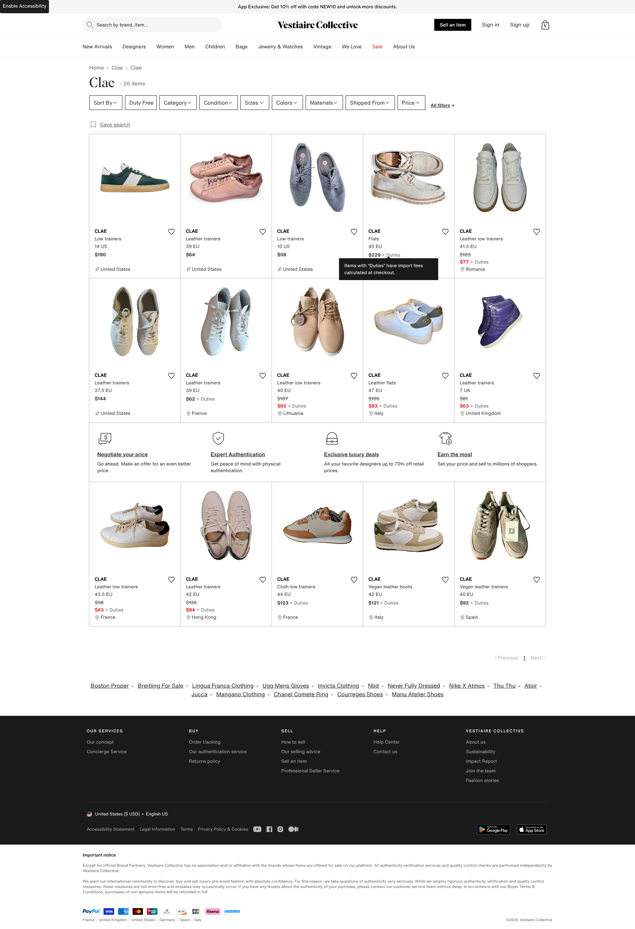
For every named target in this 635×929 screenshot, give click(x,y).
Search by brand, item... (122, 24)
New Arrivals (97, 46)
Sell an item (453, 24)
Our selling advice (300, 751)
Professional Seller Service (310, 770)
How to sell (293, 742)
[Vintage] (336, 46)
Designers (134, 46)
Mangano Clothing (240, 694)
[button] (545, 24)
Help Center (387, 742)
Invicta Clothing (338, 686)
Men (190, 46)
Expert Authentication (238, 454)
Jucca (199, 694)
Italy (198, 919)
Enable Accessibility (24, 6)
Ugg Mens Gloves (286, 686)
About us (476, 742)
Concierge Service (107, 751)
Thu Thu (504, 686)
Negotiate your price (122, 454)
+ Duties (391, 254)
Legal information (157, 829)
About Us (404, 46)
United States (143, 919)
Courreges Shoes (360, 694)
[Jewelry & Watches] (308, 46)
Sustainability (480, 751)
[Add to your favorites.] (171, 232)
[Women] (179, 46)
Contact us (386, 751)
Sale (377, 46)
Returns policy (204, 761)
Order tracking (205, 742)
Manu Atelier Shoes (418, 694)
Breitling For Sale (160, 686)
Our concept (100, 742)
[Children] (230, 46)
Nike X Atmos (467, 686)
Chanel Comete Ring (301, 694)
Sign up (519, 24)
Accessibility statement (110, 829)
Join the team (481, 770)
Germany (167, 919)
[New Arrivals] (117, 46)
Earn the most (455, 454)
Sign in (490, 24)
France (89, 919)
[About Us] (420, 46)
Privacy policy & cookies (223, 829)
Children (215, 46)
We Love (352, 46)
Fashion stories (482, 780)
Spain (185, 919)
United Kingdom (113, 919)
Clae (117, 68)
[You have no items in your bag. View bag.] (545, 24)
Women (165, 46)
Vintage (322, 46)
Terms (186, 829)
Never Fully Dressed (414, 686)
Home (96, 68)
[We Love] (367, 46)
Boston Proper (110, 686)
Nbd (373, 686)
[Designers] (151, 46)
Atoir (531, 686)
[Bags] (252, 46)
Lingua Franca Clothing (223, 686)
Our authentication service (218, 751)
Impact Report (481, 761)
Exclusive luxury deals (351, 454)
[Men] (200, 46)
